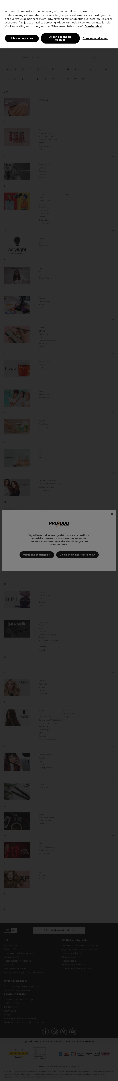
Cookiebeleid (93, 26)
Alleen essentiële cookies (60, 38)
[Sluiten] (113, 5)
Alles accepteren (22, 38)
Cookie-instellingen (95, 38)
